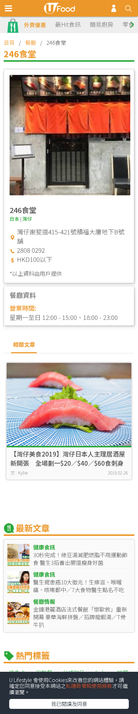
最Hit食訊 (68, 24)
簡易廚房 (101, 24)
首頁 (9, 42)
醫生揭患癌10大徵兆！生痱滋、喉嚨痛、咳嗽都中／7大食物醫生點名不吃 (78, 586)
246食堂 (23, 210)
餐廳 (30, 42)
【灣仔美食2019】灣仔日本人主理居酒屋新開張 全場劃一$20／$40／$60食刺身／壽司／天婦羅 (67, 458)
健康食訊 (44, 547)
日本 (14, 218)
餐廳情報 (44, 601)
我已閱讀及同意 (69, 703)
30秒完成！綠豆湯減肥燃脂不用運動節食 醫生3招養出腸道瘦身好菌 (80, 558)
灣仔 (27, 218)
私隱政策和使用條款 (89, 685)
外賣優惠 (35, 25)
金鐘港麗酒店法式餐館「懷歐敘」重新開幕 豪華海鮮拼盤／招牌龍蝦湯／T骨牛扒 (80, 616)
